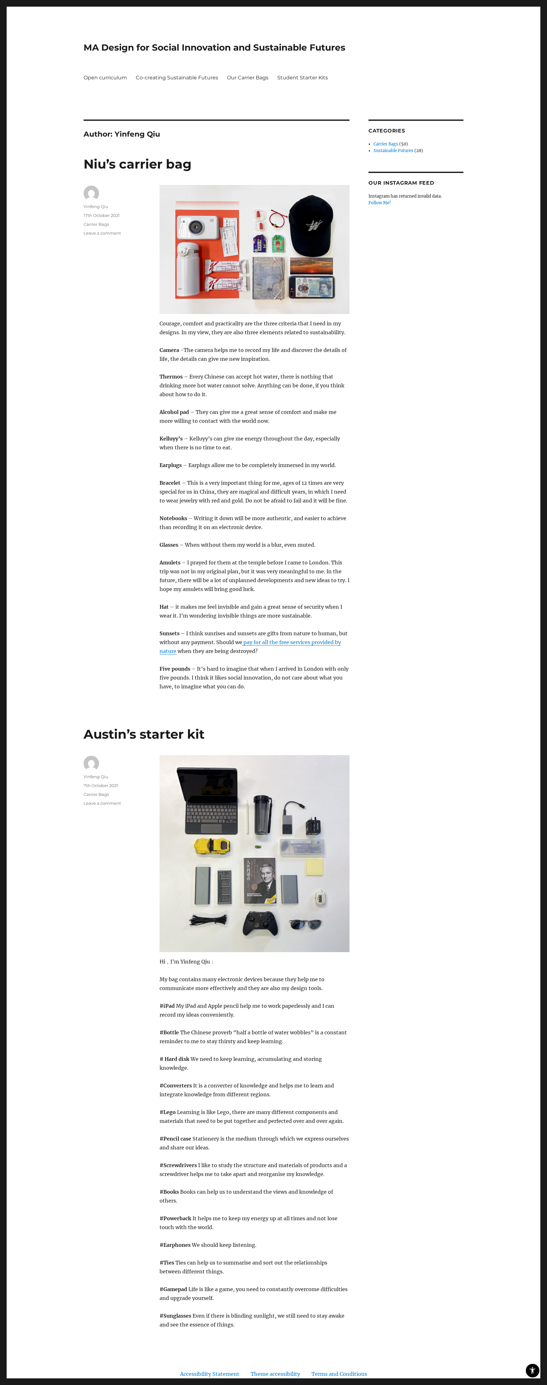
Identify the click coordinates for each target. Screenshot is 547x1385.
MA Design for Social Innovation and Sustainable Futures (214, 47)
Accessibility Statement (209, 1374)
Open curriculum (105, 78)
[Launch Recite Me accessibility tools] (532, 1370)
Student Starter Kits (302, 78)
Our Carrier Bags (247, 78)
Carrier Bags (96, 224)
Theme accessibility (275, 1374)
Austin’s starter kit (144, 734)
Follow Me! (379, 203)
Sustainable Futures (393, 150)
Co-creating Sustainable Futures (177, 78)
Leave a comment (102, 233)
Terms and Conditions (339, 1374)
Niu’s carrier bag (138, 164)
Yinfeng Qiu (96, 206)
